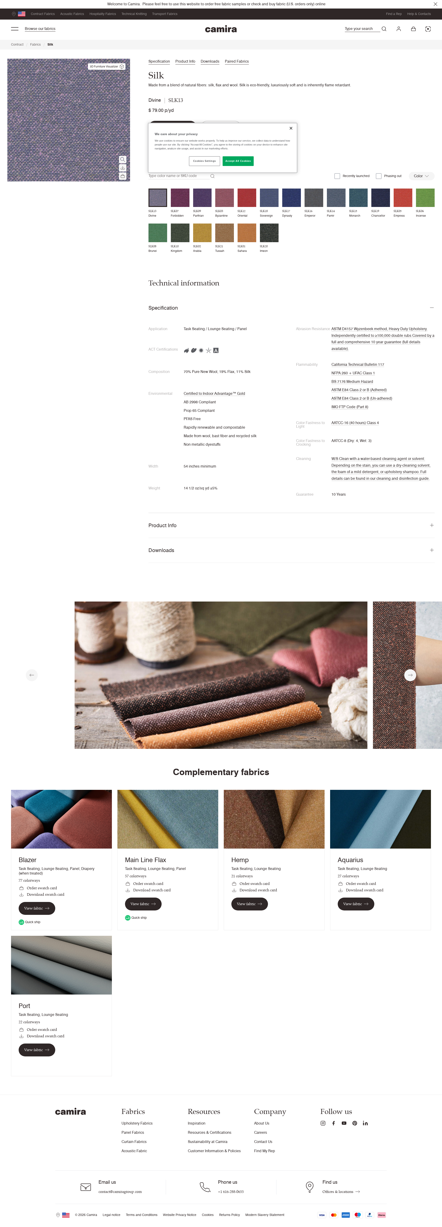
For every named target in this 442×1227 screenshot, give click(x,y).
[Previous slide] (32, 675)
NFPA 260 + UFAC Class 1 (353, 373)
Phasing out (392, 176)
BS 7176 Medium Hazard (352, 381)
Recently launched (356, 176)
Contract (19, 45)
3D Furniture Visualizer (104, 66)
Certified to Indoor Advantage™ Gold (214, 393)
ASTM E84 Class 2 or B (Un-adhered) (362, 398)
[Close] (291, 128)
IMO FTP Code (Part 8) (350, 407)
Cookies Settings (204, 161)
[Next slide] (410, 675)
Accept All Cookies (238, 161)
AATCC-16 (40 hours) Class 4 (355, 423)
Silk (50, 45)
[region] (222, 148)
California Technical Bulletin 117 (358, 364)
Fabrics (37, 45)
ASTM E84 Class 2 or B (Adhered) (359, 390)
